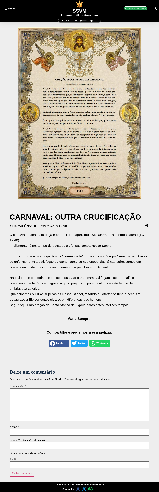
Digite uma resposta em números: (29, 453)
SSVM (79, 11)
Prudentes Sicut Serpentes (79, 15)
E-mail (27, 440)
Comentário (18, 386)
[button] (155, 8)
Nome (14, 427)
